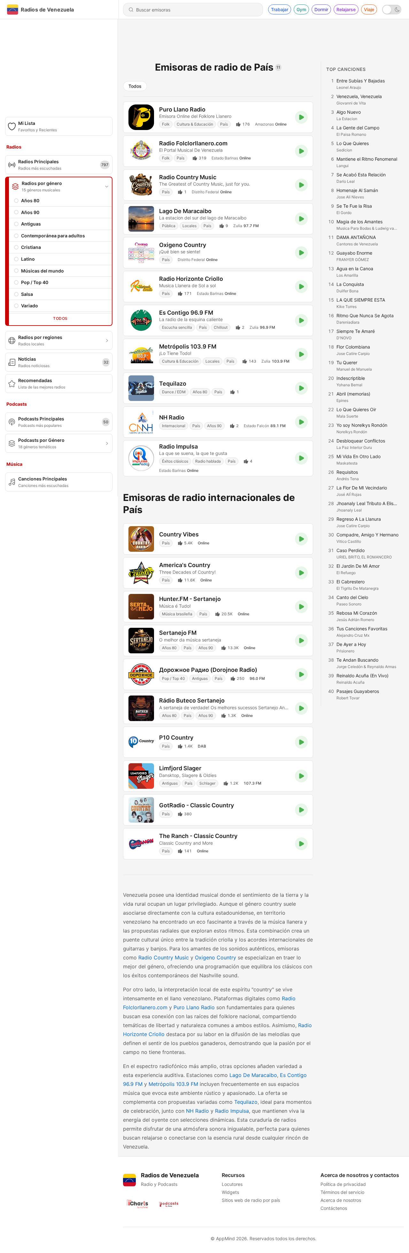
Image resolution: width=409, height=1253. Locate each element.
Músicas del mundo (42, 270)
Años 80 (30, 200)
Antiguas (31, 224)
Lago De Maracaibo (253, 1075)
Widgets (230, 1192)
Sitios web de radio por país (251, 1200)
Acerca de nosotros (340, 1200)
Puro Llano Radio (194, 1007)
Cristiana (31, 247)
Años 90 (30, 212)
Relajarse (346, 9)
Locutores (232, 1184)
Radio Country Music (163, 957)
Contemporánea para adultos (53, 235)
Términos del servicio (342, 1192)
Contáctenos (333, 1208)
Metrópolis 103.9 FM (173, 1084)
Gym (301, 9)
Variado (29, 305)
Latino (28, 259)
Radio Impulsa (232, 1111)
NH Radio (197, 1111)
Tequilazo (246, 1102)
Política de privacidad (343, 1184)
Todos (60, 318)
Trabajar (279, 9)
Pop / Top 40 (34, 282)
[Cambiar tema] (391, 9)
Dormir (321, 9)
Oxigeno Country (215, 957)
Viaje (369, 9)
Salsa (27, 294)
